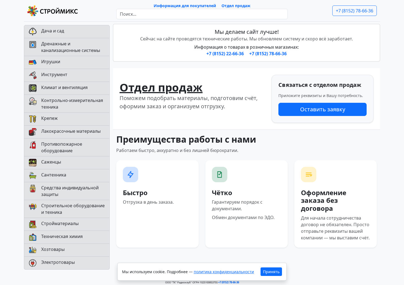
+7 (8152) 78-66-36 (354, 11)
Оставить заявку (322, 109)
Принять (271, 271)
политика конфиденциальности (224, 271)
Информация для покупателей (185, 5)
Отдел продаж (236, 5)
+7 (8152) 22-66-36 (225, 54)
